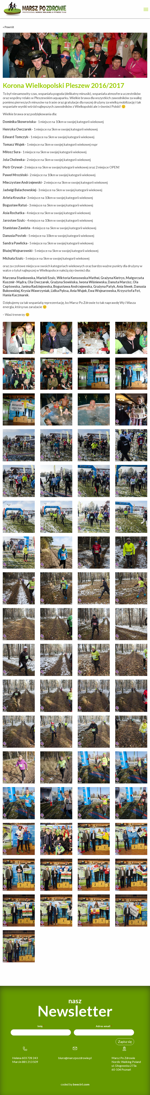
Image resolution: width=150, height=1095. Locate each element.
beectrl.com (81, 1084)
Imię (41, 1026)
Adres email (104, 1026)
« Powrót (8, 27)
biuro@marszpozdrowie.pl (75, 1058)
